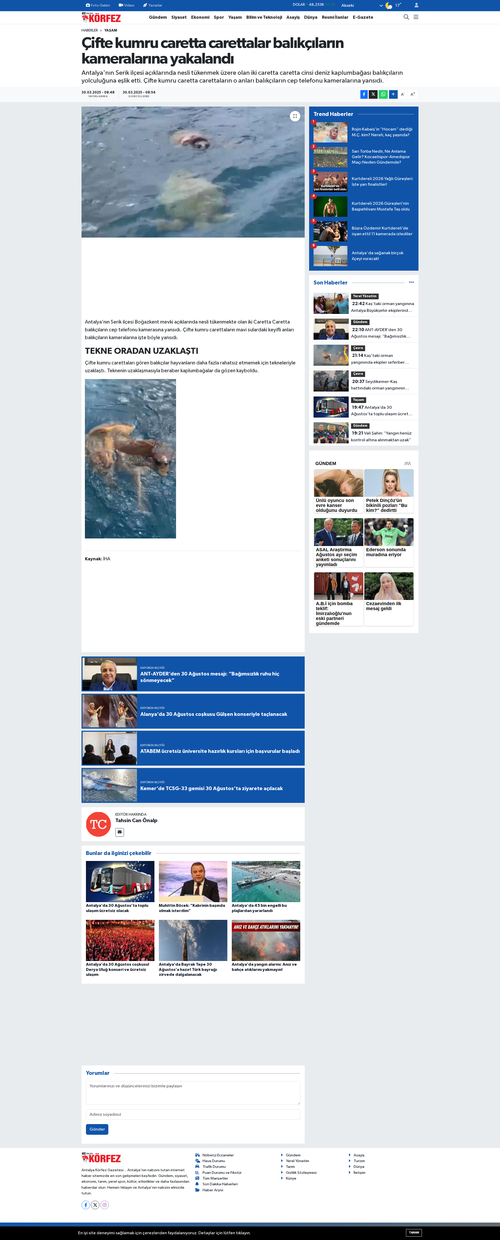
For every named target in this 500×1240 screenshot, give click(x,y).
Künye (291, 1178)
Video (129, 5)
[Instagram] (104, 1205)
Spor (219, 17)
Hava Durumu (214, 1161)
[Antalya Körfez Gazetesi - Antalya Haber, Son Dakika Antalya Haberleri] (101, 17)
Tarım (290, 1167)
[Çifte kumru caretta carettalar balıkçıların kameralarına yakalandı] (193, 172)
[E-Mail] (119, 832)
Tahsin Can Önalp (136, 820)
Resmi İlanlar (335, 17)
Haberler (90, 30)
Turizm (359, 1161)
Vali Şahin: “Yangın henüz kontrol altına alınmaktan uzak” (381, 436)
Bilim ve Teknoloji (264, 17)
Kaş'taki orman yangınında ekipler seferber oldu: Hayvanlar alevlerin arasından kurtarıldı (378, 359)
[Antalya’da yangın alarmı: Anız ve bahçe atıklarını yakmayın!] (266, 940)
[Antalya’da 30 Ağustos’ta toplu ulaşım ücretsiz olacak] (120, 881)
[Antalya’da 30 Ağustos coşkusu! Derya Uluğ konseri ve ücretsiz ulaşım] (120, 940)
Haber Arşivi (213, 1190)
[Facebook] (86, 1205)
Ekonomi (200, 17)
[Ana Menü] (416, 17)
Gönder (97, 1129)
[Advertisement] (193, 277)
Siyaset (179, 17)
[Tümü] (411, 283)
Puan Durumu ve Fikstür (222, 1173)
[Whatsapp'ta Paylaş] (383, 94)
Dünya (310, 17)
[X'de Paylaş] (373, 94)
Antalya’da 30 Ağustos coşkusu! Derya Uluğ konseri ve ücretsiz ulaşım (117, 969)
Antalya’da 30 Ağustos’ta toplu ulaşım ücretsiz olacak (382, 411)
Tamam (414, 1232)
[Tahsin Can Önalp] (98, 824)
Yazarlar (155, 5)
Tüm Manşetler (215, 1178)
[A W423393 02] (130, 458)
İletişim (359, 1173)
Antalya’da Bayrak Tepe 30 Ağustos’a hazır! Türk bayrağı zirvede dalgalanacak (188, 969)
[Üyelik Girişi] (414, 5)
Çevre (358, 348)
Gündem (158, 17)
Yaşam (235, 17)
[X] (95, 1205)
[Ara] (406, 17)
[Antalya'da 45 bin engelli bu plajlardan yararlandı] (266, 881)
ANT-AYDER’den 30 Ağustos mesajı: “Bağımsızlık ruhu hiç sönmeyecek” (378, 333)
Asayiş (293, 17)
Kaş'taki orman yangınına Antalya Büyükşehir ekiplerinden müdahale (382, 307)
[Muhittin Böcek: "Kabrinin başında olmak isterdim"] (193, 881)
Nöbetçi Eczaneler (218, 1155)
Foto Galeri (100, 5)
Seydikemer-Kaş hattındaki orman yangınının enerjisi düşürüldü (378, 385)
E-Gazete (363, 17)
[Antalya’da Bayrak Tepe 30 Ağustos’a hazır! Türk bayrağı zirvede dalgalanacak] (193, 940)
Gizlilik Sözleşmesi (301, 1173)
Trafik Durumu (214, 1167)
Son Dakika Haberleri (220, 1184)
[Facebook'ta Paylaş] (364, 94)
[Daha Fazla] (393, 94)
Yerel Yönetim (365, 296)
